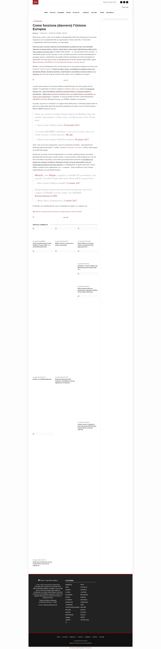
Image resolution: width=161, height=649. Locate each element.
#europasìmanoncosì (44, 195)
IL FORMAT (68, 599)
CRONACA (83, 589)
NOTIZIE (67, 612)
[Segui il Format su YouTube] (127, 2)
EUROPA (83, 597)
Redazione (35, 33)
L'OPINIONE (69, 604)
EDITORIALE (84, 594)
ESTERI (67, 597)
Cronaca (86, 12)
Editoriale (110, 12)
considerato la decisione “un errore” (70, 147)
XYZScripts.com (88, 647)
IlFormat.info (84, 640)
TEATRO (67, 620)
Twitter (95, 637)
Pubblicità (73, 637)
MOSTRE (83, 607)
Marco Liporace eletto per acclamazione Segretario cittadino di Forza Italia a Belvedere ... (88, 290)
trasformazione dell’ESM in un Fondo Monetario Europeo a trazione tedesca (59, 62)
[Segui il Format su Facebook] (121, 2)
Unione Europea (76, 211)
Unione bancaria (65, 211)
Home (46, 12)
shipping (67, 617)
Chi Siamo (64, 637)
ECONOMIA (58, 33)
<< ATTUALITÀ (37, 21)
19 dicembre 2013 (71, 125)
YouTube (101, 637)
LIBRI (82, 604)
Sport (102, 12)
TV (66, 622)
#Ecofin (69, 134)
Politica (53, 12)
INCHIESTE (83, 599)
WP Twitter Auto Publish (74, 647)
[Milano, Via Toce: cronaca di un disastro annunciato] (65, 234)
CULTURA (83, 592)
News (35, 2)
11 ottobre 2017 (73, 183)
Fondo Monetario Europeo (50, 211)
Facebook (87, 637)
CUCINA (67, 592)
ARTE (82, 584)
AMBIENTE (42, 241)
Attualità (76, 12)
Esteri (68, 12)
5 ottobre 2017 (70, 200)
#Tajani (52, 175)
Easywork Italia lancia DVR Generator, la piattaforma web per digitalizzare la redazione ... (65, 380)
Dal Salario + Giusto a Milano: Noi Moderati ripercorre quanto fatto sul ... (87, 267)
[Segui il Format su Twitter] (124, 2)
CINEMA (67, 589)
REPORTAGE (69, 615)
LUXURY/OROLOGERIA (72, 607)
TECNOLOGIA (84, 620)
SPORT (82, 617)
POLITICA (64, 33)
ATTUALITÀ (52, 33)
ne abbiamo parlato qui (70, 89)
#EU (55, 195)
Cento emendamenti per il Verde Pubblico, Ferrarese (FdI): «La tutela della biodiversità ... (42, 245)
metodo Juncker (45, 69)
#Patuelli (39, 175)
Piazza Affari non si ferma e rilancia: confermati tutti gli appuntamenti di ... (86, 245)
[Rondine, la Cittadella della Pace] (43, 313)
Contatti (80, 637)
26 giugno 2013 (82, 139)
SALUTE (82, 615)
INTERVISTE (84, 602)
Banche (38, 211)
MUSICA (82, 609)
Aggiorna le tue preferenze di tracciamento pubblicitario (80, 643)
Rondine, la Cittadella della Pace (42, 379)
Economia (61, 12)
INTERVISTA (69, 602)
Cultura (94, 12)
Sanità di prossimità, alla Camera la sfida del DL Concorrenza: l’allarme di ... (42, 563)
